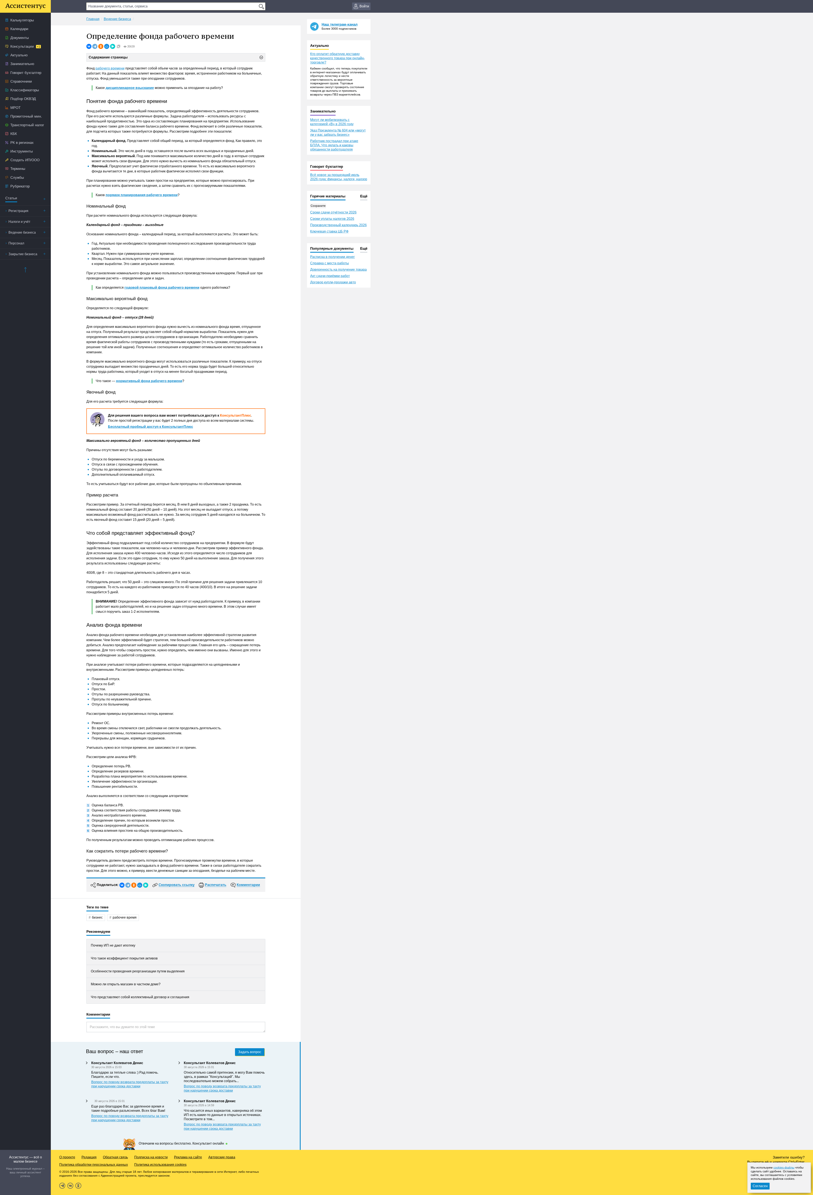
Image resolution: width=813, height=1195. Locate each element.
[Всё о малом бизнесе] (25, 6)
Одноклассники (78, 1186)
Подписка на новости (151, 1157)
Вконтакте (70, 1186)
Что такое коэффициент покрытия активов (124, 958)
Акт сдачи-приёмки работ (330, 276)
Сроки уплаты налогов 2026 (332, 218)
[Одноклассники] (100, 46)
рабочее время (125, 917)
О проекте (67, 1157)
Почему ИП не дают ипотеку (113, 945)
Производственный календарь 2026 (338, 225)
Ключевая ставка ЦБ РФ (329, 231)
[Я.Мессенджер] (112, 46)
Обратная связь (115, 1157)
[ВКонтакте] (88, 46)
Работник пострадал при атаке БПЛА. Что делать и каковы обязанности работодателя (334, 145)
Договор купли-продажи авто (333, 282)
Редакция (89, 1157)
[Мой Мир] (106, 46)
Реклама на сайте (188, 1157)
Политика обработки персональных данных (93, 1164)
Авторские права (221, 1157)
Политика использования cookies (160, 1164)
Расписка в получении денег (332, 257)
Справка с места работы (329, 263)
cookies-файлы (783, 1167)
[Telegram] (94, 46)
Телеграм (62, 1186)
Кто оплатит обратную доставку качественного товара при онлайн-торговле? (337, 58)
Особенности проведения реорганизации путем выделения (138, 971)
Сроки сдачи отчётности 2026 (333, 212)
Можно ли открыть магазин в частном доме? (125, 984)
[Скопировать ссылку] (118, 46)
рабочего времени (109, 68)
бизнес (97, 917)
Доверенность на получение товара (338, 269)
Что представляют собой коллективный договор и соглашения (140, 997)
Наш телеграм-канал (340, 24)
